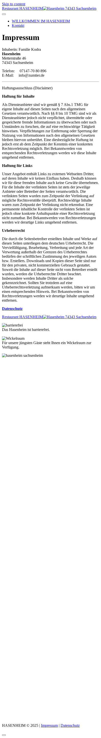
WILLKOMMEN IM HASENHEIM (41, 21)
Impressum (49, 725)
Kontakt (18, 25)
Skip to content (13, 4)
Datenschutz (70, 725)
